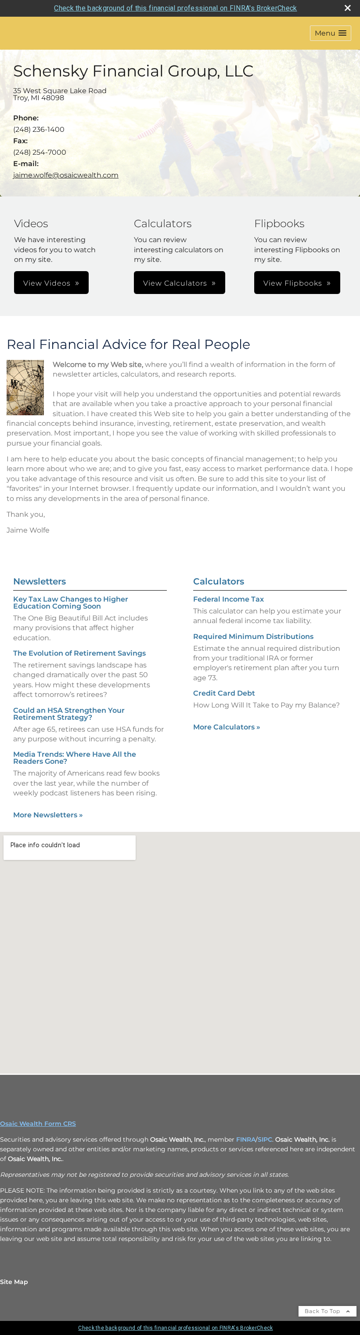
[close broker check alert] (347, 7)
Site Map (14, 1282)
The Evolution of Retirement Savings (79, 653)
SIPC (265, 1139)
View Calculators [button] (175, 283)
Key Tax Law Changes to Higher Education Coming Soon (70, 602)
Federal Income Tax (228, 599)
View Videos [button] (47, 283)
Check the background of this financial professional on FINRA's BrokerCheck (175, 8)
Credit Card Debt (224, 693)
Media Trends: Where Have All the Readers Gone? (74, 757)
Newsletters (39, 581)
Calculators (218, 581)
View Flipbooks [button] (292, 283)
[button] (330, 33)
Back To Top (323, 1311)
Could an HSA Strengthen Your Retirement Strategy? (69, 714)
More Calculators (226, 727)
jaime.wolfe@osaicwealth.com (66, 175)
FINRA (246, 1139)
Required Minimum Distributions (253, 636)
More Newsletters (48, 815)
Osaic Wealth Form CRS (38, 1124)
